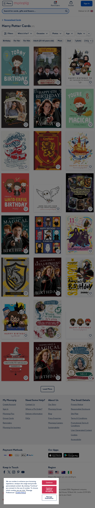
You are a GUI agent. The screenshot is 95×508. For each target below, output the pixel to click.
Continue (49, 482)
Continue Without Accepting (49, 489)
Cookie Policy (20, 492)
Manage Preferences (49, 497)
